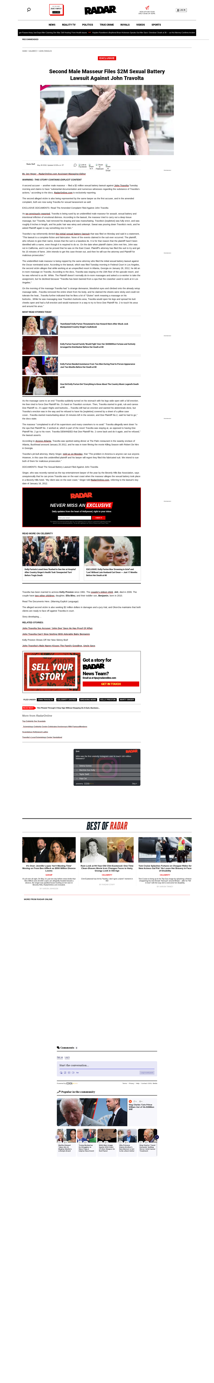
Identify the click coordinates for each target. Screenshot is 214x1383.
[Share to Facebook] (83, 165)
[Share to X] (91, 165)
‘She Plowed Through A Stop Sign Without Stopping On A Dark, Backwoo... (68, 708)
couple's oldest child (102, 592)
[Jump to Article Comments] (75, 165)
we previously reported (38, 213)
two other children (44, 595)
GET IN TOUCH (111, 684)
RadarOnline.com (63, 192)
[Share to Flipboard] (99, 165)
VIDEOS (140, 24)
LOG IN (182, 10)
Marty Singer (127, 700)
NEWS (52, 24)
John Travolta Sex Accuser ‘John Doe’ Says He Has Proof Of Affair (57, 628)
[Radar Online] (100, 10)
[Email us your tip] (56, 15)
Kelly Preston (108, 700)
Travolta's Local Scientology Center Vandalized (42, 737)
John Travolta (45, 51)
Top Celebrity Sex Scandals (34, 721)
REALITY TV (69, 24)
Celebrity (33, 51)
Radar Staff (31, 164)
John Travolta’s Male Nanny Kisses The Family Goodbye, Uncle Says (58, 645)
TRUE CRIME (107, 24)
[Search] (29, 11)
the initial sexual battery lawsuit (73, 234)
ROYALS (125, 24)
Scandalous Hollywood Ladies (35, 732)
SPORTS (156, 24)
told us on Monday (73, 454)
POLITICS (87, 24)
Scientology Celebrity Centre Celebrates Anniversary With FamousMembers (54, 727)
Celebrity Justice (66, 700)
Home (24, 51)
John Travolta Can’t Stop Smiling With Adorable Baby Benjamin (56, 634)
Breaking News (88, 700)
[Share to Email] (108, 165)
